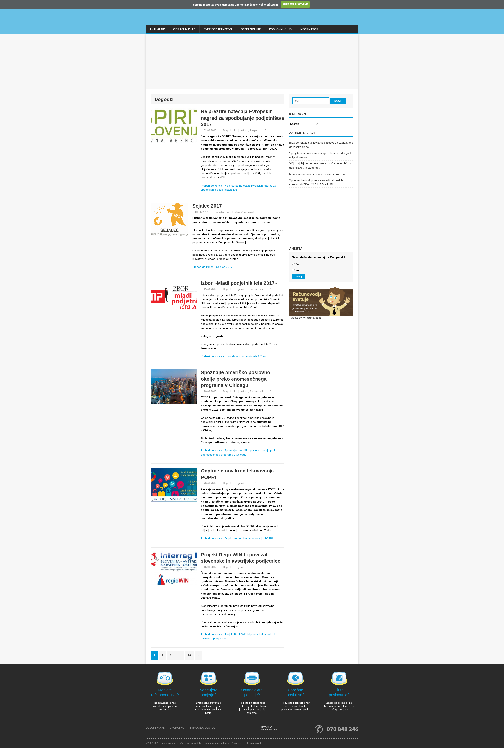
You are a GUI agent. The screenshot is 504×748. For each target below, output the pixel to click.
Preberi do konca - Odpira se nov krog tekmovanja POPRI (237, 538)
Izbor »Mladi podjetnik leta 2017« (239, 283)
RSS (285, 729)
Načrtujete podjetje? (208, 692)
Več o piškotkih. (269, 4)
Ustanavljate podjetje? (252, 692)
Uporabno (177, 727)
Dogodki (227, 130)
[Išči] (311, 100)
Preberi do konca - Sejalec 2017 (212, 266)
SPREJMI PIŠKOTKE (295, 4)
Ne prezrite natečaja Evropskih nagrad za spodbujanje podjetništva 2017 (242, 118)
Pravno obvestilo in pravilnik (246, 743)
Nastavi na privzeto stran (269, 728)
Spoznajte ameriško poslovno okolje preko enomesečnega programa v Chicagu (235, 379)
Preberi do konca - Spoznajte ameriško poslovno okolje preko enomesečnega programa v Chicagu (239, 452)
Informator (309, 29)
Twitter (297, 729)
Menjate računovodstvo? (165, 692)
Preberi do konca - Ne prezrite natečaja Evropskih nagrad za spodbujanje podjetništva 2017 (238, 187)
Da (297, 264)
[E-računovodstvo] (252, 12)
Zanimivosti (247, 212)
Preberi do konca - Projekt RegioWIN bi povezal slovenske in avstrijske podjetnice (238, 636)
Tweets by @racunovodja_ (305, 317)
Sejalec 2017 (207, 206)
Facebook (291, 729)
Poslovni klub (280, 29)
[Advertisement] (252, 61)
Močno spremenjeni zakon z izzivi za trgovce (317, 173)
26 (189, 655)
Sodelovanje (250, 29)
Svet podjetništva (218, 29)
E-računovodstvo (202, 727)
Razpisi (254, 130)
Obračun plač (184, 29)
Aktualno (157, 29)
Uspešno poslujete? (295, 692)
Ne (297, 270)
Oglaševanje (155, 727)
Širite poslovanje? (339, 692)
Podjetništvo (241, 130)
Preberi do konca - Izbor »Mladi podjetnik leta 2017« (233, 356)
